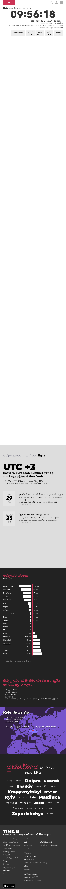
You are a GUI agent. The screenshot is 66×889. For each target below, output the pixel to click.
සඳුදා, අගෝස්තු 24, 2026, (47, 21)
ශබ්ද (4, 874)
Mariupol (11, 802)
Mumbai (6, 637)
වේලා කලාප (7, 848)
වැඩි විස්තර (36, 25)
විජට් (25, 842)
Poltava (49, 803)
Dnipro (33, 780)
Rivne (57, 803)
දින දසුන (6, 864)
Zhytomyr (49, 814)
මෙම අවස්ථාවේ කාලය (10, 839)
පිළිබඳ (26, 866)
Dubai (5, 633)
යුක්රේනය (12, 717)
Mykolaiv (25, 802)
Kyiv (10, 797)
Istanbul (6, 627)
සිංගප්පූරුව (6, 643)
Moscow (6, 630)
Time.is (9, 2)
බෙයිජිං (49, 33)
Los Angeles (18, 33)
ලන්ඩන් (30, 33)
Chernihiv (18, 781)
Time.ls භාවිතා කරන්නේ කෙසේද (35, 863)
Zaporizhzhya (27, 813)
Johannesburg (8, 614)
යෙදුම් (26, 839)
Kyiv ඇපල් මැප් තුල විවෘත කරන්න (44, 727)
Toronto (6, 596)
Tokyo (58, 33)
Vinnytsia (49, 808)
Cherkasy (9, 781)
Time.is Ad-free (30, 856)
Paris (39, 33)
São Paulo (7, 600)
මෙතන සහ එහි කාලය (10, 842)
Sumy (41, 808)
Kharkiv (24, 786)
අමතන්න (27, 869)
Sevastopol (18, 808)
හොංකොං (6, 647)
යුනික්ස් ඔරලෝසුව (46, 842)
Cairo (5, 624)
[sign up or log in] (56, 3)
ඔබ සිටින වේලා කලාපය (11, 845)
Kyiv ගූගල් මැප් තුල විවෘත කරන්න (17, 727)
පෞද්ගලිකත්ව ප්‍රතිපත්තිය (32, 880)
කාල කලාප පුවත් (29, 845)
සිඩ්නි (5, 654)
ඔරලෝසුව (6, 855)
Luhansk (22, 797)
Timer (5, 861)
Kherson (38, 786)
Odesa (39, 803)
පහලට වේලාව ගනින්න (11, 858)
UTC (4, 603)
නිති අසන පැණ (29, 860)
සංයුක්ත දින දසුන (9, 867)
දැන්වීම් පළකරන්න (30, 874)
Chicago (6, 590)
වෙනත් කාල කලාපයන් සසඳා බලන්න (18, 661)
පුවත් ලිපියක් (28, 848)
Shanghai (7, 640)
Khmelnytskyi (50, 786)
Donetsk (51, 781)
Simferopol (31, 808)
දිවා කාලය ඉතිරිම (9, 852)
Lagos (5, 607)
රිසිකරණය (27, 853)
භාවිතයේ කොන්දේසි (31, 877)
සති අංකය (6, 871)
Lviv (33, 797)
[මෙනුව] (61, 2)
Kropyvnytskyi (24, 791)
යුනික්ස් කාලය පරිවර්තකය (48, 845)
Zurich (5, 620)
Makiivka (49, 797)
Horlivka (10, 786)
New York (7, 593)
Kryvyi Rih (50, 791)
